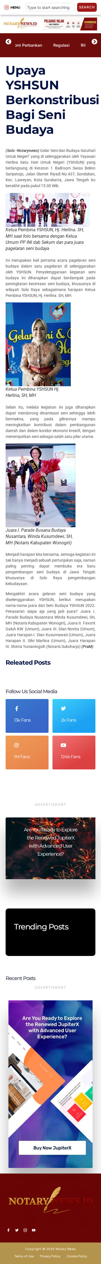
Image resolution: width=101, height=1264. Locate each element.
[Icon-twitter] (17, 1230)
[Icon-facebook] (8, 1230)
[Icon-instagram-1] (25, 1230)
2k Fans (68, 720)
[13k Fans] (16, 708)
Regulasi (61, 45)
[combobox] (50, 7)
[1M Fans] (16, 745)
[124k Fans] (63, 745)
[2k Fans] (63, 708)
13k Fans (22, 720)
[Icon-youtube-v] (33, 1230)
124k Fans (70, 756)
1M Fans (22, 756)
